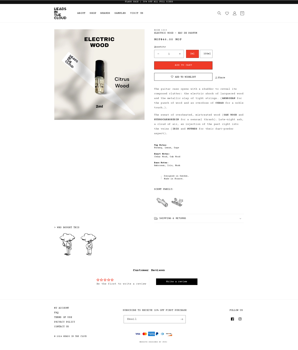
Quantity (160, 47)
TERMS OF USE (63, 317)
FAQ (56, 312)
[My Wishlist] (227, 13)
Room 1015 (160, 30)
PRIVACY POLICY (64, 322)
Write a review (176, 281)
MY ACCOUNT (61, 308)
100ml (207, 53)
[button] (219, 13)
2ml (192, 53)
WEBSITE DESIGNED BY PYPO (153, 342)
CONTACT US (61, 326)
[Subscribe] (182, 319)
